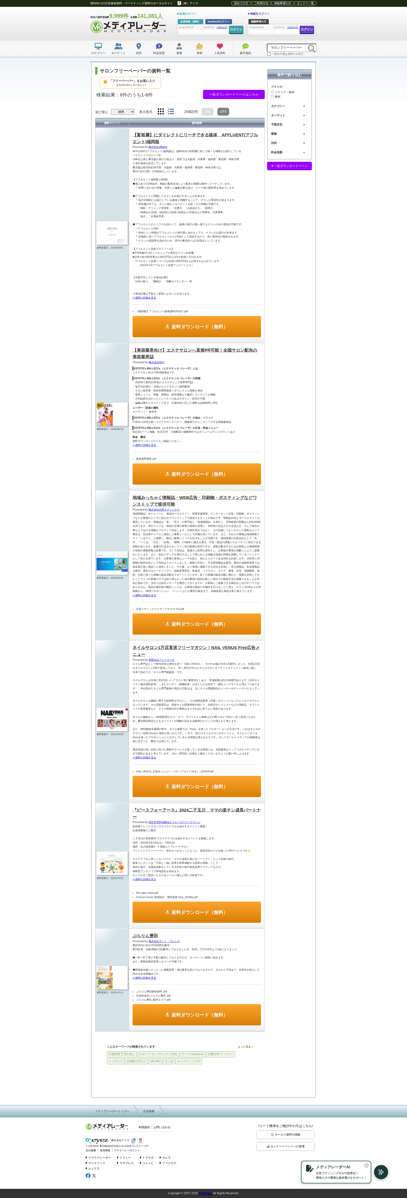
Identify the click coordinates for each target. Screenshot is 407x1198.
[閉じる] (366, 1165)
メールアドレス (186, 27)
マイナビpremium (192, 1054)
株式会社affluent (158, 147)
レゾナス (94, 1168)
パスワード (215, 27)
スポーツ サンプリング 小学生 (158, 1054)
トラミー (125, 1157)
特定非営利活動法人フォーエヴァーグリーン (174, 822)
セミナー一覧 (305, 3)
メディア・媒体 (284, 92)
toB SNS (155, 1061)
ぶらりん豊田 (145, 935)
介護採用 (114, 1054)
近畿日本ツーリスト (220, 1054)
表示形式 (145, 112)
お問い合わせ (162, 1127)
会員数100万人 (136, 1061)
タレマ (166, 1157)
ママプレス (127, 1163)
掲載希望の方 (282, 3)
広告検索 (149, 1111)
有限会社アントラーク (162, 659)
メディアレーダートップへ (112, 1111)
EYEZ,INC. (205, 1193)
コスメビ (148, 1163)
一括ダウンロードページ (290, 166)
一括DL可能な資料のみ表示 (287, 53)
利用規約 (144, 1127)
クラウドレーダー (99, 1157)
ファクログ (169, 1163)
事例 (277, 97)
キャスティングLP (188, 1061)
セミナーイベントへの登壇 (288, 1146)
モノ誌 (169, 1061)
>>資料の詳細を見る (144, 297)
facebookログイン (219, 21)
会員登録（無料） (190, 21)
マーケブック (96, 1163)
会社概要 (91, 1150)
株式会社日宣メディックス (164, 509)
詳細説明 (191, 111)
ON (207, 111)
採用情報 (105, 1150)
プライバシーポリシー (127, 1150)
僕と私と (129, 1054)
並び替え (101, 112)
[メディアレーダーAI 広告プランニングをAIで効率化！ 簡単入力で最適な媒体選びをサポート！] (378, 1172)
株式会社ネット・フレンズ (164, 941)
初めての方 (241, 3)
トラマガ (148, 1157)
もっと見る (245, 1046)
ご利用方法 (261, 3)
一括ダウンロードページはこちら (234, 94)
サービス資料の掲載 (287, 1134)
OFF (223, 111)
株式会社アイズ (119, 1140)
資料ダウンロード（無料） (199, 326)
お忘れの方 (222, 27)
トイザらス (116, 1061)
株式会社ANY (156, 362)
